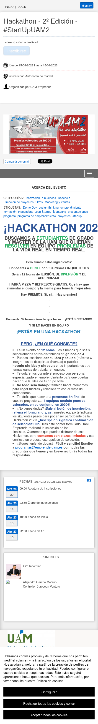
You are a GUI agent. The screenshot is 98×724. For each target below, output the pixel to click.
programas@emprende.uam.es (39, 447)
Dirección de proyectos (18, 202)
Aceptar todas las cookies (49, 715)
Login (22, 6)
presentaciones (78, 211)
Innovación (33, 198)
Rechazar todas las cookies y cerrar (49, 703)
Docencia (64, 198)
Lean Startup (42, 211)
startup (77, 216)
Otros (39, 202)
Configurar (49, 692)
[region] (49, 685)
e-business (49, 198)
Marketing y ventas (57, 202)
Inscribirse (16, 51)
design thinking (49, 207)
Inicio (9, 6)
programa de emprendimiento (37, 216)
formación (9, 211)
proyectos (64, 216)
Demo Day (30, 207)
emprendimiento (70, 207)
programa (9, 216)
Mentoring (59, 211)
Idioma (86, 5)
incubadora (25, 211)
